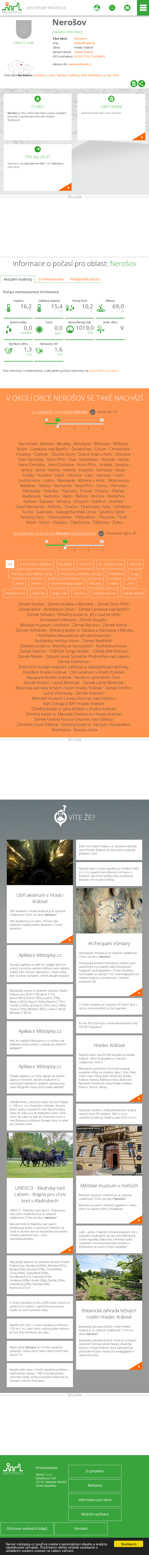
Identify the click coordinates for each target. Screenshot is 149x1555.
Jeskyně (113, 583)
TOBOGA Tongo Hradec (69, 651)
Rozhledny (116, 574)
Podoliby (50, 490)
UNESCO (85, 564)
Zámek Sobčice (32, 651)
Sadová (29, 501)
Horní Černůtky (31, 464)
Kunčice (44, 475)
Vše (10, 564)
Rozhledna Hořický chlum (57, 640)
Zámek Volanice (89, 693)
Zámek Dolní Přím (113, 604)
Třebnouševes (59, 517)
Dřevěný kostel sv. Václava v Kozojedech (95, 724)
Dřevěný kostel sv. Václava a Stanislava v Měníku (91, 630)
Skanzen (135, 564)
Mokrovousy (118, 480)
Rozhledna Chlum (59, 609)
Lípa (88, 475)
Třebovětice (85, 517)
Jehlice (27, 470)
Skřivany (63, 501)
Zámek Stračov (31, 604)
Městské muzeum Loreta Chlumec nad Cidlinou (73, 698)
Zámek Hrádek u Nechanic (71, 604)
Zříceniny (37, 583)
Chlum (100, 449)
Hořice (123, 459)
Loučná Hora (29, 480)
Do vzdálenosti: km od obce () (54, 533)
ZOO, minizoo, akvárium (35, 564)
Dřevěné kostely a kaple (66, 583)
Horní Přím (86, 464)
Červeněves (81, 449)
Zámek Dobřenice (73, 661)
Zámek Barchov (85, 625)
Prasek (86, 490)
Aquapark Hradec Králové (49, 677)
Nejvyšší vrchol (15, 593)
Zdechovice (80, 522)
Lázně (130, 583)
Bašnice (47, 443)
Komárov (40, 75)
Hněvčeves (88, 459)
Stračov (70, 506)
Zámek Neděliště (97, 640)
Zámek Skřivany (40, 614)
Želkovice (101, 522)
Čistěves (41, 454)
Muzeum (80, 593)
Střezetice (122, 506)
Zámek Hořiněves (31, 630)
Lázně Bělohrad (66, 682)
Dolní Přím (56, 459)
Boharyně (82, 443)
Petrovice (119, 485)
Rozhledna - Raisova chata (74, 729)
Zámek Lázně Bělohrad (103, 682)
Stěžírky (54, 506)
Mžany (44, 485)
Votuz (44, 522)
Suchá (107, 75)
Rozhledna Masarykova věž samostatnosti (74, 635)
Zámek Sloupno (93, 619)
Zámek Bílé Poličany (110, 651)
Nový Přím (84, 485)
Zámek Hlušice (36, 682)
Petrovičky (31, 490)
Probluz (102, 490)
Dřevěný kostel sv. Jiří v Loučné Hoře (89, 614)
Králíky (29, 475)
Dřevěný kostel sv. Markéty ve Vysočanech (56, 646)
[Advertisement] (74, 228)
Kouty (120, 470)
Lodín (119, 475)
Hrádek (106, 464)
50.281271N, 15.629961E (89, 56)
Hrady (134, 574)
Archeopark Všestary (58, 619)
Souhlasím (128, 1543)
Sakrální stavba (133, 593)
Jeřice (40, 470)
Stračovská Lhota (95, 506)
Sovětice (116, 501)
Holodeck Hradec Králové (45, 672)
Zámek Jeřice (29, 609)
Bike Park (38, 593)
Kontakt (81, 1528)
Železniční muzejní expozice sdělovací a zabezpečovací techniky (73, 667)
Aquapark (65, 564)
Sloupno (81, 501)
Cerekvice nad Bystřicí (49, 449)
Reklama (95, 1485)
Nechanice (80, 38)
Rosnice (97, 496)
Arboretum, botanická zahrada (81, 574)
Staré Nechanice (91, 75)
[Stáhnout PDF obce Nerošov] (133, 83)
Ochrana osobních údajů (27, 1528)
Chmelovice (120, 449)
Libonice (75, 475)
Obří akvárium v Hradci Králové (97, 672)
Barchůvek (28, 443)
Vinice (31, 522)
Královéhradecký (84, 43)
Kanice (54, 470)
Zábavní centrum (104, 593)
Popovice (69, 490)
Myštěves (28, 485)
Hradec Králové (83, 52)
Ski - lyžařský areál (110, 564)
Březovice (102, 443)
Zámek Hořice (115, 625)
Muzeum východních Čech (97, 677)
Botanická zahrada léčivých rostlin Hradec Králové (59, 687)
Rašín (68, 496)
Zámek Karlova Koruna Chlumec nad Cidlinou (73, 719)
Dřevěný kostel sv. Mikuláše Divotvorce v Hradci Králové (73, 714)
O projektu (95, 1471)
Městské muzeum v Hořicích (44, 625)
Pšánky (118, 490)
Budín (22, 449)
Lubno (51, 75)
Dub (72, 459)
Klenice (69, 470)
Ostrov (102, 485)
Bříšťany (121, 443)
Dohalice (123, 454)
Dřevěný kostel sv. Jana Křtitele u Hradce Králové (73, 708)
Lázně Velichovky (57, 693)
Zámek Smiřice (118, 687)
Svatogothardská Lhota (76, 511)
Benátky (64, 443)
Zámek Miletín (30, 656)
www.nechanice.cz (80, 64)
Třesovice (106, 517)
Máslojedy (66, 480)
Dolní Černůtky (30, 459)
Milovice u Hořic (91, 480)
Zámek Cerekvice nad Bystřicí (103, 609)
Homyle (108, 459)
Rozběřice (116, 496)
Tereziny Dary (32, 517)
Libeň (59, 475)
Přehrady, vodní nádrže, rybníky (32, 574)
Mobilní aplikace (95, 1514)
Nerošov (69, 22)
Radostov (52, 496)
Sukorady (44, 511)
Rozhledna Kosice (111, 646)
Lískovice (103, 475)
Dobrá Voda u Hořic (95, 454)
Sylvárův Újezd (111, 511)
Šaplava (46, 501)
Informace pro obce (95, 1499)
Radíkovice (31, 496)
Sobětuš (74, 75)
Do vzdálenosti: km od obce (59, 412)
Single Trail (59, 593)
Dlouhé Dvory (63, 454)
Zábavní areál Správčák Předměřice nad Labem (87, 656)
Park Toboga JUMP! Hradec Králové (73, 703)
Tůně (115, 75)
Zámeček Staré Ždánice (37, 724)
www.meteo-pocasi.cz (104, 371)
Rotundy (95, 583)
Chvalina (23, 454)
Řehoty (82, 496)
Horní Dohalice (61, 464)
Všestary (59, 522)
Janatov (122, 464)
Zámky (19, 583)
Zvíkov (117, 522)
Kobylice (86, 470)
